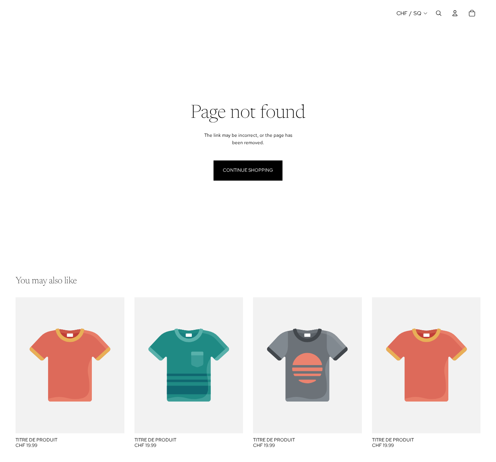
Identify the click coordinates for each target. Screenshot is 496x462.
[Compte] (454, 13)
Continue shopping (248, 170)
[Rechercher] (438, 13)
